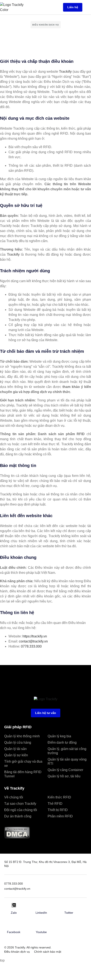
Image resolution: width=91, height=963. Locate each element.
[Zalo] (13, 905)
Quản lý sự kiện (16, 755)
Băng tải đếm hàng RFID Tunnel (22, 774)
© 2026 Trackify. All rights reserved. (27, 947)
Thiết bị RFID (58, 810)
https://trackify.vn (34, 636)
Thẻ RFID (55, 803)
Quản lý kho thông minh (22, 736)
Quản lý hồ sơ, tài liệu (64, 776)
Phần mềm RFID (60, 816)
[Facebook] (13, 924)
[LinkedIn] (41, 905)
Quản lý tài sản (15, 749)
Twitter (68, 912)
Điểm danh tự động (62, 742)
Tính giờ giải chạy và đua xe (23, 763)
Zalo (14, 912)
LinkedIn (41, 912)
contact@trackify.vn (33, 641)
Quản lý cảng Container (65, 770)
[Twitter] (68, 905)
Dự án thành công (17, 816)
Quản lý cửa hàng (17, 742)
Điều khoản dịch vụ (17, 951)
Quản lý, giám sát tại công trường (67, 751)
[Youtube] (41, 924)
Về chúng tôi (13, 797)
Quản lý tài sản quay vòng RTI (67, 761)
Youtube (41, 932)
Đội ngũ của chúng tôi (20, 810)
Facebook (13, 932)
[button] (87, 7)
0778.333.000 (31, 646)
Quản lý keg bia (59, 736)
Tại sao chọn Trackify (20, 803)
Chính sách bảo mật (47, 951)
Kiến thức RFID (59, 797)
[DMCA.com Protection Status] (17, 837)
